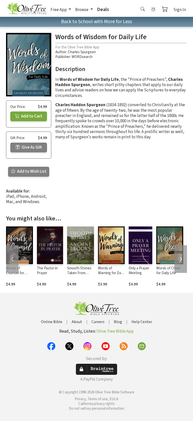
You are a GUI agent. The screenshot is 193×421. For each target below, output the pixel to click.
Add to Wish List (31, 171)
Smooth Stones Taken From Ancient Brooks (79, 273)
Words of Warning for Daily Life (111, 273)
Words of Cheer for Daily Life (168, 271)
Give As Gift (31, 147)
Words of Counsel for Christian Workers (15, 275)
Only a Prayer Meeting (139, 271)
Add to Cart (31, 116)
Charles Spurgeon (82, 52)
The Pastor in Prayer (47, 271)
